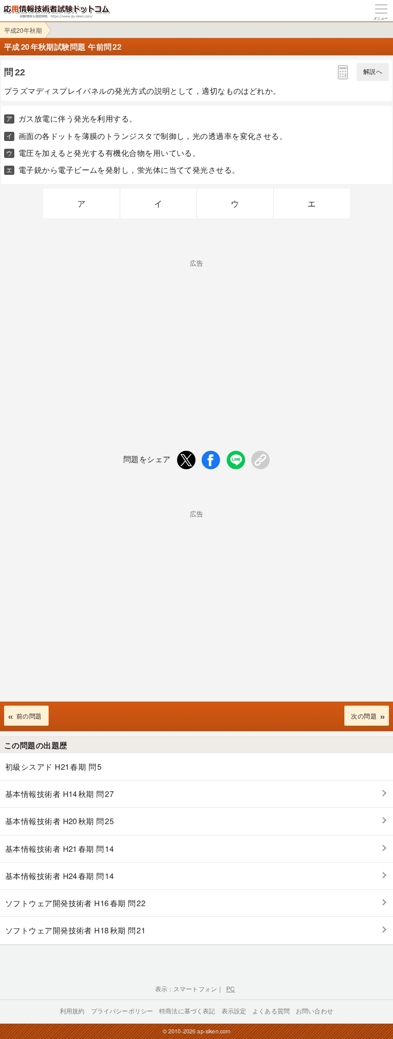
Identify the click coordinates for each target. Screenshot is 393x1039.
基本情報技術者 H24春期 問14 (59, 875)
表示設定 (234, 1010)
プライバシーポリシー (122, 1010)
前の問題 (29, 715)
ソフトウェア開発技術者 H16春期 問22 (75, 902)
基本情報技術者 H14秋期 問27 (59, 793)
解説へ (372, 71)
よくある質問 (271, 1010)
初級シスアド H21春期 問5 (53, 766)
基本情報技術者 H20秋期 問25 (59, 820)
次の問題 (364, 715)
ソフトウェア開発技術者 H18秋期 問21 (75, 930)
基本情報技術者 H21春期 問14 (59, 848)
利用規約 (72, 1010)
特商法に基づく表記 (187, 1010)
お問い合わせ (314, 1010)
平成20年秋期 (23, 30)
